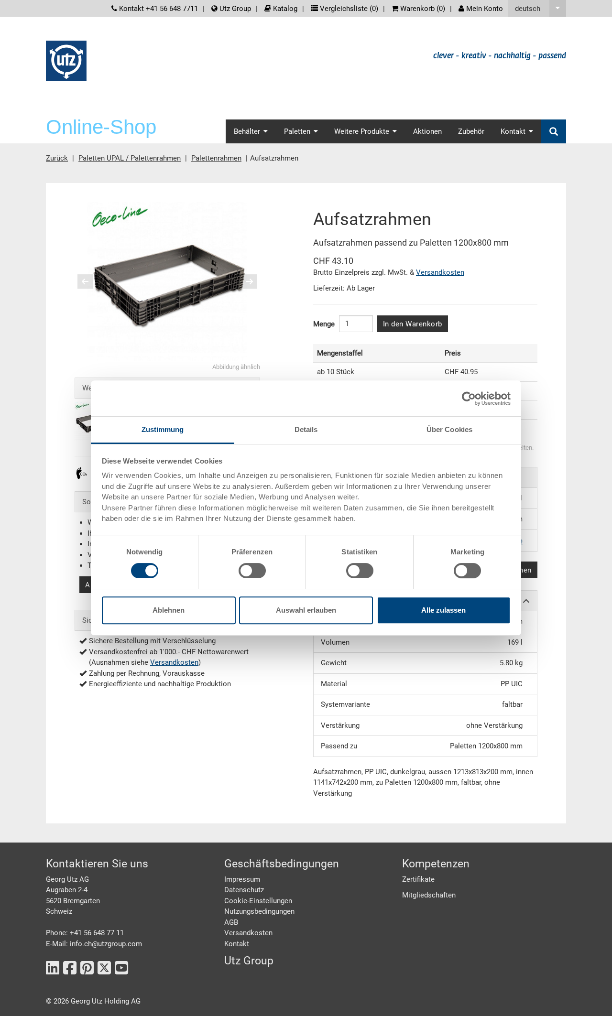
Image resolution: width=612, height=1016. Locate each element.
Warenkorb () (421, 8)
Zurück (57, 158)
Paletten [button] (297, 131)
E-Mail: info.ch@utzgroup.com (94, 944)
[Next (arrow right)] (243, 281)
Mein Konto (483, 8)
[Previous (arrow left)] (91, 281)
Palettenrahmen (216, 158)
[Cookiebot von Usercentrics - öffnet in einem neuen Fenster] (469, 398)
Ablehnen (169, 610)
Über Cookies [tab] (449, 429)
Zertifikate (418, 879)
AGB (231, 922)
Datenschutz (244, 890)
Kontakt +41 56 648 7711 (157, 8)
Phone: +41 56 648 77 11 (85, 933)
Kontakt (236, 944)
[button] (537, 8)
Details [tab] (306, 429)
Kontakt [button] (513, 131)
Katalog (284, 8)
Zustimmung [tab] (163, 429)
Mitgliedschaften (429, 895)
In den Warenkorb (412, 324)
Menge (324, 324)
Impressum (242, 879)
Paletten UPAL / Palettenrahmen (129, 158)
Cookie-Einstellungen (258, 901)
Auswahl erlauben (306, 610)
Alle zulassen (443, 610)
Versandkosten (174, 662)
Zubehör (471, 131)
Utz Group (234, 8)
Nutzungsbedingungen (259, 911)
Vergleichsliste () (348, 8)
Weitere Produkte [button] (361, 131)
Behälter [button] (247, 131)
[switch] (252, 570)
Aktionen (427, 131)
